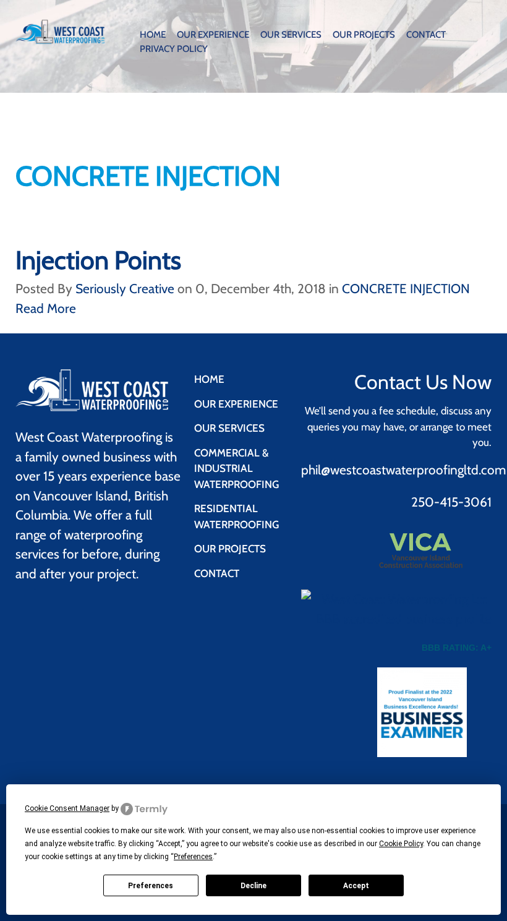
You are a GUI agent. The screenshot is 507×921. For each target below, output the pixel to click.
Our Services (291, 34)
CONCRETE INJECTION (406, 288)
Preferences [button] (193, 856)
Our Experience (213, 34)
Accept (356, 885)
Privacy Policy (174, 48)
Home (153, 34)
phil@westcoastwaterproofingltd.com (403, 470)
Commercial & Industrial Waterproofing (236, 468)
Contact (426, 34)
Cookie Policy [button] (401, 843)
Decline (253, 885)
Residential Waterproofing (236, 516)
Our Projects (364, 34)
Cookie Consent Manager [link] (67, 808)
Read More (45, 308)
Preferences (150, 885)
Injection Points (98, 259)
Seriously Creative (124, 288)
